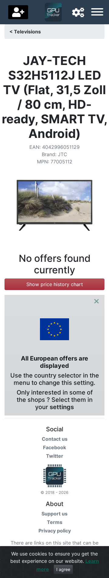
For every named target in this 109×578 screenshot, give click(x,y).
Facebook (54, 447)
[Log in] (18, 12)
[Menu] (97, 13)
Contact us (55, 439)
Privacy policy (54, 531)
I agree (63, 569)
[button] (78, 13)
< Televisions (25, 32)
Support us (54, 514)
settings (62, 407)
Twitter (54, 456)
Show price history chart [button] (54, 284)
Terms (54, 522)
